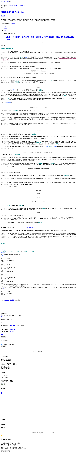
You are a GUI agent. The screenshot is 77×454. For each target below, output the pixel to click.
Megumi (3, 316)
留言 (14, 325)
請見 (4, 288)
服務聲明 (53, 433)
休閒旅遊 (13, 23)
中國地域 (12, 300)
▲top (2, 334)
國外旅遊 (12, 329)
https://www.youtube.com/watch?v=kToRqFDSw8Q (24, 227)
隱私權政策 (47, 433)
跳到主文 (3, 16)
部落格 (5, 28)
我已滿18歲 (3, 451)
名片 (5, 30)
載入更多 (3, 336)
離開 (9, 451)
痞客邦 (10, 325)
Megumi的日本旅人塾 (12, 11)
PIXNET (27, 433)
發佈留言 (3, 346)
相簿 (5, 27)
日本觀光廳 (7, 300)
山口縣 (12, 331)
